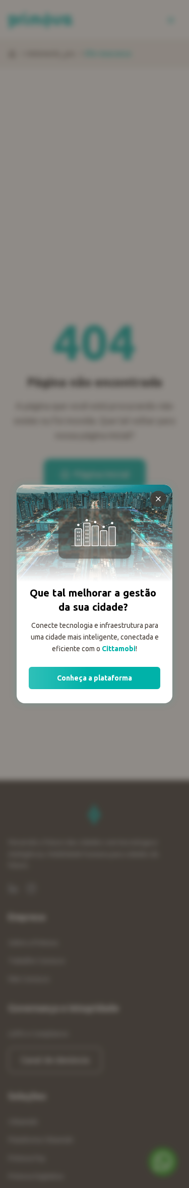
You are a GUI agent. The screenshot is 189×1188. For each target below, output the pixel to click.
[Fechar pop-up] (158, 499)
